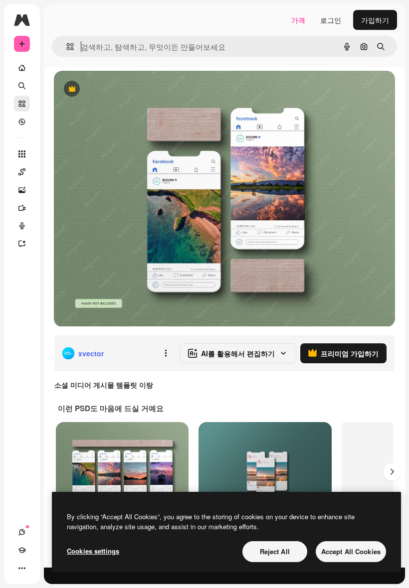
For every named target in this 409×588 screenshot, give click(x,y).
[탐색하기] (22, 122)
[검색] (22, 86)
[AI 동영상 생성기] (22, 208)
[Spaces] (22, 172)
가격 (298, 20)
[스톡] (22, 104)
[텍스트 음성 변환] (22, 226)
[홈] (22, 68)
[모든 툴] (22, 154)
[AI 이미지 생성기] (22, 190)
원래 (111, 89)
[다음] (392, 472)
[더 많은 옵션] (166, 353)
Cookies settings (93, 551)
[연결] (22, 532)
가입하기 (375, 20)
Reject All (275, 551)
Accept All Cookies (351, 551)
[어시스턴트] (22, 244)
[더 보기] (22, 568)
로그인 (330, 20)
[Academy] (22, 550)
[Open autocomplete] (66, 46)
